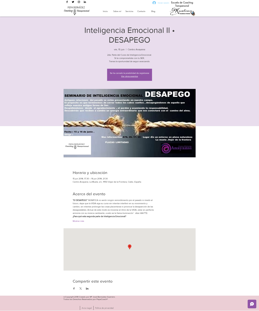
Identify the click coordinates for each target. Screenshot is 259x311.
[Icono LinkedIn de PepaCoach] (84, 1)
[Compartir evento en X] (80, 288)
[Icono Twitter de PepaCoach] (72, 1)
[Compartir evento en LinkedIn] (87, 288)
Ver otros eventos (129, 76)
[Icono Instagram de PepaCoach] (78, 1)
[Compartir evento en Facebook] (74, 288)
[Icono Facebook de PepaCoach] (67, 1)
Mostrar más (78, 221)
